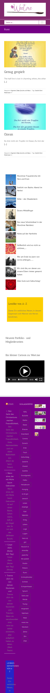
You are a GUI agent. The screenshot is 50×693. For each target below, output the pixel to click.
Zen (25, 636)
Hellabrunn (25, 484)
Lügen (24, 533)
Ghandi (25, 466)
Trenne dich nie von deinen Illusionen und (10, 583)
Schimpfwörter (26, 577)
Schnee (25, 582)
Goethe (25, 471)
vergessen (25, 608)
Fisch (25, 452)
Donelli (25, 443)
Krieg (25, 520)
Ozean (8, 134)
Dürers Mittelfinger (25, 210)
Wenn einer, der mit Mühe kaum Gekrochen (10, 479)
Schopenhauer (26, 586)
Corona (25, 438)
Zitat (25, 641)
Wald (25, 618)
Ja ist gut (25, 494)
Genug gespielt (14, 72)
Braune (25, 429)
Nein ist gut (25, 540)
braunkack (25, 434)
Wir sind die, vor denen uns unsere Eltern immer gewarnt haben (29, 271)
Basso (25, 425)
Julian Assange (25, 505)
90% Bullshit (25, 414)
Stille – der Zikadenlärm (27, 199)
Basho (25, 420)
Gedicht (37, 90)
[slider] (22, 379)
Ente (25, 448)
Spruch (25, 591)
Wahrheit (25, 613)
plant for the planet (25, 557)
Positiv (24, 563)
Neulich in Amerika (25, 548)
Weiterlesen (7, 92)
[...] (5, 81)
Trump (24, 604)
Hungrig (25, 489)
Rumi (41, 90)
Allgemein (13, 90)
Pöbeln (25, 568)
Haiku (25, 480)
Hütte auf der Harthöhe (27, 233)
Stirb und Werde (25, 597)
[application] (25, 371)
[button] (25, 371)
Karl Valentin (25, 513)
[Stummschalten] (36, 379)
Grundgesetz (26, 475)
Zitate (10, 404)
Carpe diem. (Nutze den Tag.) (10, 549)
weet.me (25, 622)
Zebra (25, 632)
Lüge (25, 529)
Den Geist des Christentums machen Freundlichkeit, (10, 417)
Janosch (25, 498)
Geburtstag (25, 457)
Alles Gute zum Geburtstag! (28, 281)
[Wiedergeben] (9, 379)
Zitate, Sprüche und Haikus (24, 90)
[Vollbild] (40, 379)
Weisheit (25, 627)
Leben (25, 524)
